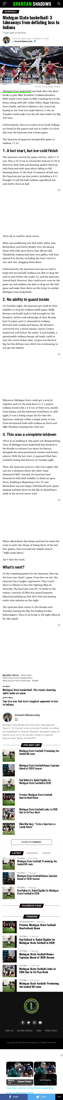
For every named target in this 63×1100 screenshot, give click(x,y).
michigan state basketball (18, 678)
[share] (28, 1064)
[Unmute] (39, 1072)
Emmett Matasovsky (23, 41)
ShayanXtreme (39, 1045)
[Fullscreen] (54, 1072)
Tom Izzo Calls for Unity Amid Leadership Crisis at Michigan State (19, 1065)
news (36, 681)
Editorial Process (24, 1030)
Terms (38, 1030)
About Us (9, 1030)
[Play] (36, 1072)
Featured (26, 675)
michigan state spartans (17, 681)
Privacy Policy (51, 1030)
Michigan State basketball (17, 91)
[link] (10, 1066)
